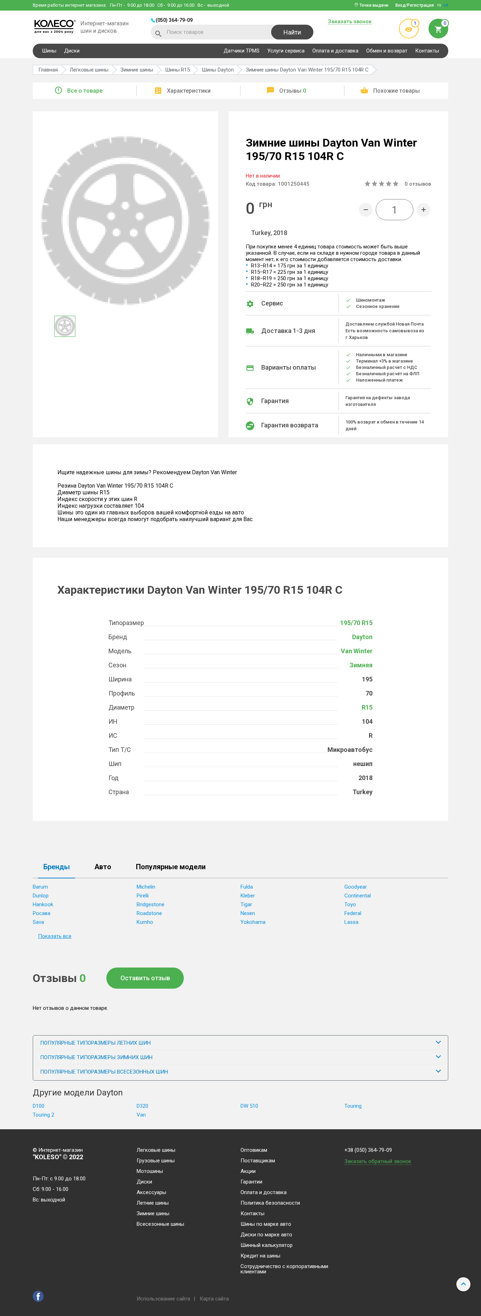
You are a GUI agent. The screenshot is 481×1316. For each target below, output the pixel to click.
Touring (353, 1106)
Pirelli (143, 895)
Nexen (248, 913)
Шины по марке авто (266, 1224)
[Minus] (366, 210)
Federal (352, 913)
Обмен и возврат (386, 51)
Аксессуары (151, 1192)
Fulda (247, 887)
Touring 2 (43, 1115)
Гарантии (251, 1182)
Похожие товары (396, 90)
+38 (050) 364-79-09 (368, 1150)
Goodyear (355, 887)
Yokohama (253, 922)
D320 (142, 1106)
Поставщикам (258, 1161)
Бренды (56, 867)
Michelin (146, 887)
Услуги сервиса (286, 51)
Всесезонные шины (160, 1224)
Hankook (43, 904)
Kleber (248, 895)
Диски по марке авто (266, 1235)
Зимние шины (153, 1214)
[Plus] (423, 210)
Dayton (362, 637)
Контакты (427, 51)
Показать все (54, 936)
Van (141, 1115)
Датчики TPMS (242, 51)
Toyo (350, 904)
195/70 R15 (356, 622)
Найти (292, 32)
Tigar (246, 904)
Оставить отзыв (145, 978)
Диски (72, 51)
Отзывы (292, 90)
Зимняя (361, 665)
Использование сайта (163, 1299)
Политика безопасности (270, 1203)
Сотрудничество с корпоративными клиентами (284, 1269)
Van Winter (357, 651)
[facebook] (38, 1296)
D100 (38, 1106)
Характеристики (189, 90)
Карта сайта (214, 1299)
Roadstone (149, 913)
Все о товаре (84, 90)
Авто (102, 867)
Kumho (145, 922)
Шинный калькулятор (267, 1245)
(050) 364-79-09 (174, 20)
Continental (357, 895)
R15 (367, 707)
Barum (40, 887)
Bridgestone (150, 904)
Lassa (351, 922)
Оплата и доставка (335, 51)
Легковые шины (156, 1150)
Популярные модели (171, 867)
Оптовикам (254, 1150)
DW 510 (249, 1106)
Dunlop (41, 895)
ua (445, 4)
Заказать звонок (349, 22)
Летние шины (153, 1203)
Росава (41, 913)
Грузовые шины (156, 1161)
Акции (248, 1171)
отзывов (418, 184)
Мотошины (150, 1171)
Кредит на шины (260, 1256)
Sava (38, 922)
